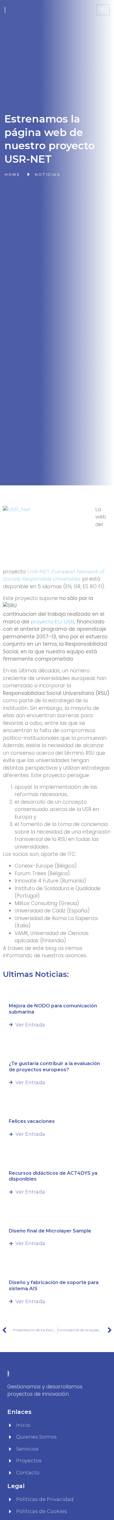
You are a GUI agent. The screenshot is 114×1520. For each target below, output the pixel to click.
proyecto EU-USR (52, 622)
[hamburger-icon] (103, 9)
